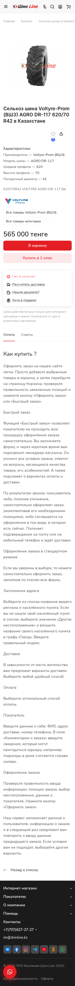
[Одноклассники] (53, 949)
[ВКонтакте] (7, 949)
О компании (14, 905)
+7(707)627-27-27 (18, 930)
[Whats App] (62, 949)
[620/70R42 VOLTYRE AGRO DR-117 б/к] (38, 66)
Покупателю (14, 896)
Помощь (10, 913)
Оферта (47, 978)
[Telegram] (35, 949)
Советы (27, 334)
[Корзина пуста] (68, 6)
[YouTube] (44, 949)
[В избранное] (53, 134)
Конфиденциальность (20, 978)
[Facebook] (16, 949)
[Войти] (60, 6)
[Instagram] (26, 949)
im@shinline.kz (15, 937)
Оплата (9, 334)
